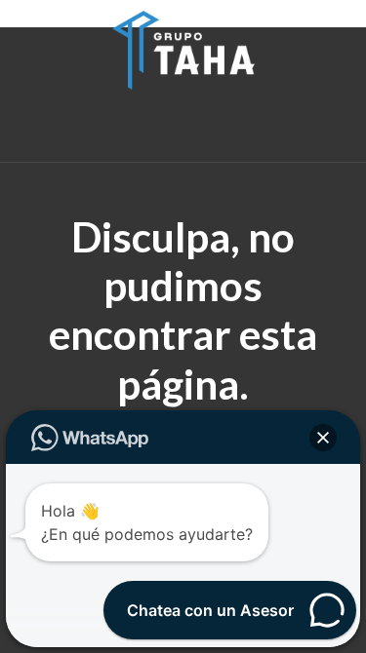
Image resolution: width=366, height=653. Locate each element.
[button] (323, 437)
